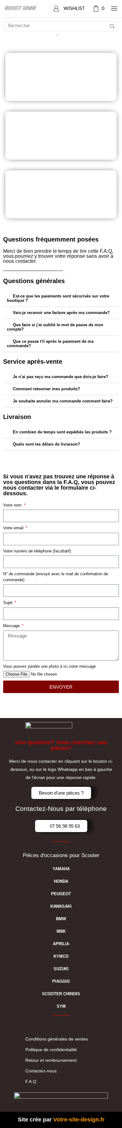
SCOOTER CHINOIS (61, 993)
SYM (61, 1006)
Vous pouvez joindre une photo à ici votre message (49, 666)
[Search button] (112, 26)
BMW (61, 918)
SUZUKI (61, 968)
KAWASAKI (61, 906)
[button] (61, 298)
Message (12, 625)
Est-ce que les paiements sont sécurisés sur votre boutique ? (58, 298)
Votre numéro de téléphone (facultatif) (37, 551)
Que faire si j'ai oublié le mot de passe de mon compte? (55, 327)
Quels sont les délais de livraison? (46, 444)
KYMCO (61, 956)
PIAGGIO (61, 981)
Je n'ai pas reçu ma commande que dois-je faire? (60, 376)
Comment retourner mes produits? (46, 389)
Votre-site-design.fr (78, 1119)
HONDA (61, 881)
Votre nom (13, 505)
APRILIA (61, 943)
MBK (61, 931)
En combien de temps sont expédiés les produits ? (62, 432)
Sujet (8, 602)
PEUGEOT (61, 893)
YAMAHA (61, 868)
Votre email (14, 528)
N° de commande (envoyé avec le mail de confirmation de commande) (55, 576)
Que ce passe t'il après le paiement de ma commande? (50, 343)
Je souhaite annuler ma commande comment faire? (63, 401)
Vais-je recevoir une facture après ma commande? (61, 312)
